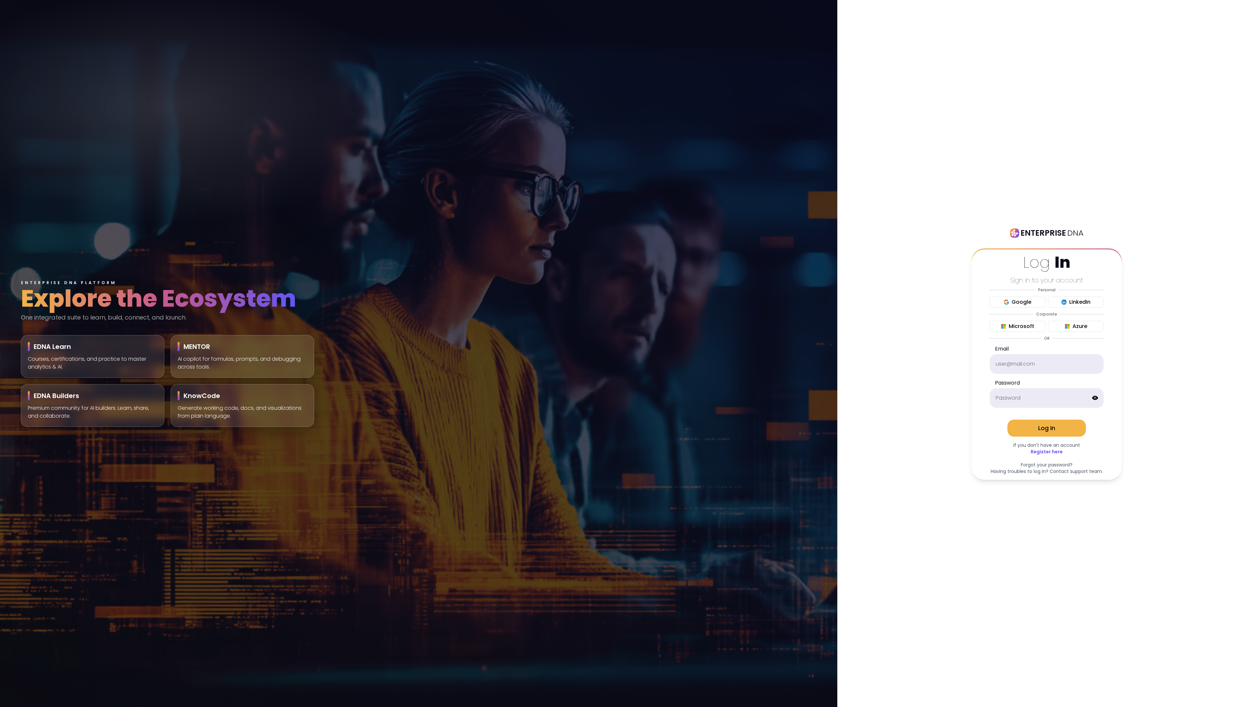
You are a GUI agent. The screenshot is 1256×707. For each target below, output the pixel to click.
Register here (1047, 451)
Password (1007, 383)
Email (1002, 349)
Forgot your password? (1047, 465)
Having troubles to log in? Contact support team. (1047, 471)
